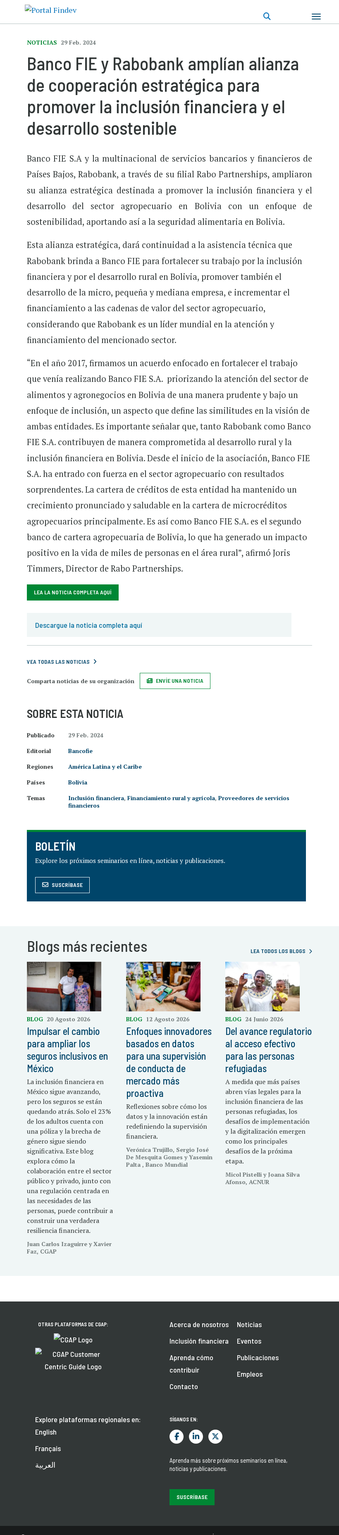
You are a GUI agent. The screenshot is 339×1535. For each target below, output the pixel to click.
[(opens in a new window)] (73, 1338)
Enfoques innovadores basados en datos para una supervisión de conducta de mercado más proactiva (169, 1062)
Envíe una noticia (179, 680)
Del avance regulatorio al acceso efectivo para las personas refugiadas (268, 1049)
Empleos (250, 1373)
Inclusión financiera (96, 798)
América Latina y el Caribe (105, 766)
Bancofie (80, 751)
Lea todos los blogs (278, 950)
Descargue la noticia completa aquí (88, 624)
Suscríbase (67, 884)
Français (48, 1448)
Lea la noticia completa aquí (73, 592)
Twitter (215, 1437)
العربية (45, 1464)
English (46, 1431)
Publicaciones (258, 1357)
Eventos (249, 1340)
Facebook (177, 1437)
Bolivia (77, 782)
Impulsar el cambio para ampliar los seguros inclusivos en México (67, 1049)
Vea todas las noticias (58, 661)
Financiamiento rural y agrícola (171, 798)
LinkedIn (196, 1437)
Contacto (184, 1386)
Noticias (249, 1324)
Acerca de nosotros (199, 1324)
